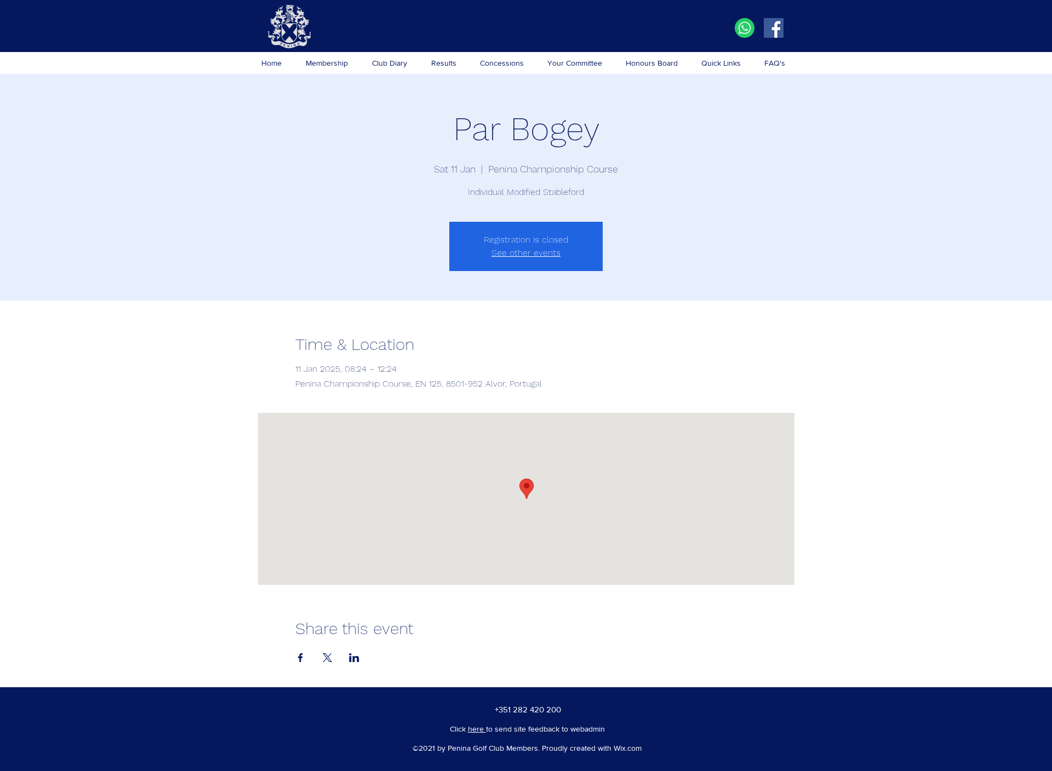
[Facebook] (774, 28)
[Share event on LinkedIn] (354, 657)
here (477, 728)
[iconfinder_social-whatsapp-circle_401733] (744, 28)
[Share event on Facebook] (300, 657)
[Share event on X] (327, 657)
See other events (526, 253)
